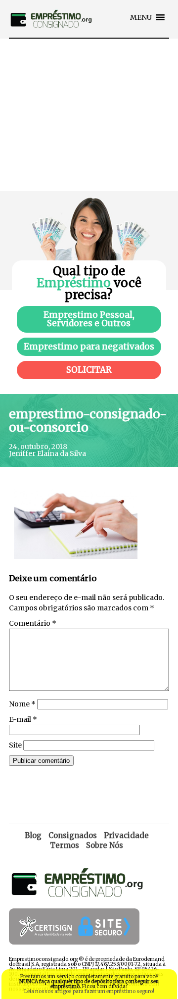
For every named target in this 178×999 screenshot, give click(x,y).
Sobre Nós (104, 845)
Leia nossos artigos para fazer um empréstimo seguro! (89, 991)
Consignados (72, 835)
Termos (64, 845)
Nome (22, 703)
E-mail (23, 719)
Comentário (32, 623)
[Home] (51, 35)
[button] (141, 17)
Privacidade (126, 835)
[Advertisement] (89, 115)
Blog (33, 835)
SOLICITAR (89, 369)
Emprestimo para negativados (89, 346)
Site (15, 745)
